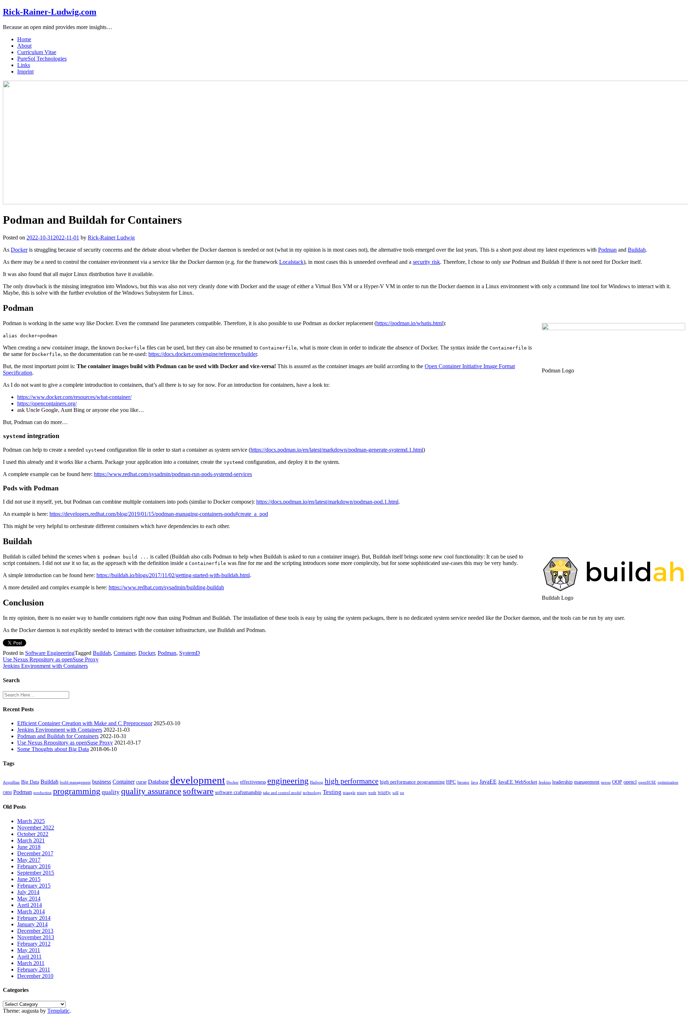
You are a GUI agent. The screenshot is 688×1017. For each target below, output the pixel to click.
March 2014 (31, 911)
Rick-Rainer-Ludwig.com (49, 11)
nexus (606, 782)
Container (124, 653)
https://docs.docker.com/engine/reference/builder (202, 354)
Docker (19, 250)
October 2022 (32, 834)
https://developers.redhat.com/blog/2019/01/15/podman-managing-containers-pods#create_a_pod (158, 514)
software (198, 791)
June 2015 (28, 879)
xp (402, 793)
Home (24, 39)
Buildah (637, 250)
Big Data (30, 782)
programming (76, 791)
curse (141, 782)
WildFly (384, 793)
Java (474, 782)
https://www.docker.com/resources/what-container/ (74, 397)
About (24, 46)
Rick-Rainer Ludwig (111, 237)
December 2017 (35, 853)
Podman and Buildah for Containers (58, 736)
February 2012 (34, 944)
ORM (7, 793)
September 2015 (35, 873)
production (42, 793)
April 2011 (29, 957)
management (586, 782)
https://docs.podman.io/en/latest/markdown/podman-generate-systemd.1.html (336, 450)
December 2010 (35, 976)
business (101, 782)
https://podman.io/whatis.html (409, 323)
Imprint (25, 71)
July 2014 (28, 892)
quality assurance (151, 791)
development (197, 780)
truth (372, 793)
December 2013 (35, 931)
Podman (607, 250)
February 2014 (34, 918)
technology (312, 793)
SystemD (189, 653)
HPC (451, 782)
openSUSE (647, 782)
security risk (426, 262)
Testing (332, 792)
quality (111, 792)
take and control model (282, 793)
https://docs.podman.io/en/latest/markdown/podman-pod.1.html (327, 502)
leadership (562, 782)
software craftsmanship (238, 792)
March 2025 (31, 821)
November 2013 (35, 937)
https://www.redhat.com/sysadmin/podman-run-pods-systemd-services (173, 474)
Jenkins (545, 782)
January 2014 (32, 924)
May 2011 (28, 950)
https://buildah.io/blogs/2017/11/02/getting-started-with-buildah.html (173, 575)
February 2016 (34, 866)
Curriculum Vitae (36, 52)
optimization (668, 782)
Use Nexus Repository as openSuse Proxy (51, 659)
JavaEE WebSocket (517, 782)
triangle (349, 793)
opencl (630, 782)
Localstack (291, 262)
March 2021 (31, 840)
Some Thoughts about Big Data (53, 749)
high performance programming (412, 782)
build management (75, 782)
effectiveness (253, 782)
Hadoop (316, 782)
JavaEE (488, 782)
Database (158, 782)
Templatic (58, 1011)
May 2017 (28, 860)
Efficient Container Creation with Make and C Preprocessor (84, 723)
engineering (288, 780)
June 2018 (28, 847)
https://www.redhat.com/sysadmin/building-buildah (166, 587)
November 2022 (35, 827)
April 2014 (29, 905)
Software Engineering (50, 653)
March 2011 (30, 963)
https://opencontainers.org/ (47, 403)
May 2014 (28, 898)
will (395, 793)
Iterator (463, 782)
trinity (362, 793)
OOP (617, 782)
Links (23, 65)
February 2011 (33, 969)
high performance (351, 781)
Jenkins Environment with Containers (45, 666)
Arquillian (11, 782)
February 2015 (34, 886)
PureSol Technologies (42, 59)
